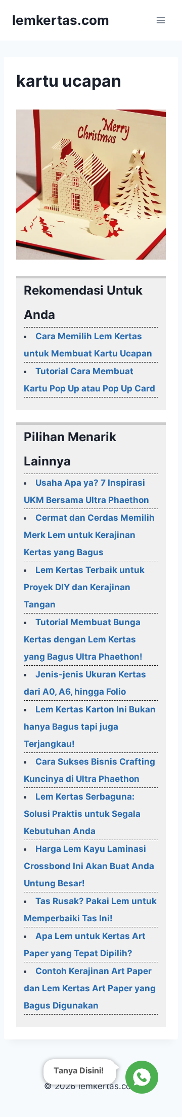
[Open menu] (160, 20)
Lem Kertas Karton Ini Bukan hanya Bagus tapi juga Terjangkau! (90, 726)
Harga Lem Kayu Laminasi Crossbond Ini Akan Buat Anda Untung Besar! (89, 866)
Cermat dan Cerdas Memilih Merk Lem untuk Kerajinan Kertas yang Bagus (89, 535)
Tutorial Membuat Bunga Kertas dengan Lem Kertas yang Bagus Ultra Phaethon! (83, 639)
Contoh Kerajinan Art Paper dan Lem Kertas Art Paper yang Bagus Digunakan (90, 988)
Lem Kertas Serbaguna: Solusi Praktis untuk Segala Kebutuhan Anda (82, 813)
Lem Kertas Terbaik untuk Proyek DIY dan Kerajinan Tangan (84, 587)
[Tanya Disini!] (140, 1078)
